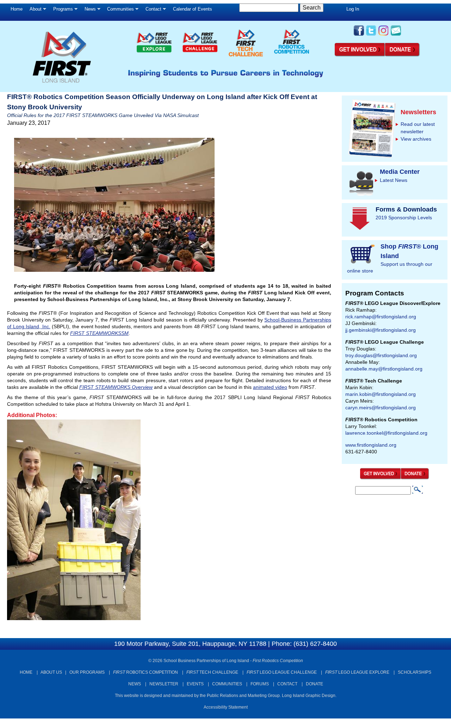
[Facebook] (359, 35)
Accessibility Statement (226, 707)
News (88, 10)
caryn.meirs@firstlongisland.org (380, 407)
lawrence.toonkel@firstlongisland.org (386, 433)
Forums (260, 683)
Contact (151, 10)
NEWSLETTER (163, 683)
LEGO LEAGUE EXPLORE (357, 672)
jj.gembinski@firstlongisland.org (380, 330)
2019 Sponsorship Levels (404, 217)
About (34, 10)
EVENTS (195, 683)
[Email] (396, 35)
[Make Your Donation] (402, 55)
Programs (61, 10)
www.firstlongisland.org (370, 445)
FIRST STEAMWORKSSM (99, 333)
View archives (416, 139)
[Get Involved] (360, 55)
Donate (314, 683)
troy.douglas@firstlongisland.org (381, 355)
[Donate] (415, 478)
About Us (51, 672)
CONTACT (287, 683)
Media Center (400, 171)
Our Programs (87, 672)
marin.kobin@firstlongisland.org (380, 394)
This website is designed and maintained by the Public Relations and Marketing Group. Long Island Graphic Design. (225, 695)
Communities (119, 10)
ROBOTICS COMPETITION (145, 672)
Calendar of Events (192, 9)
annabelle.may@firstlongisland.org (383, 369)
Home (17, 9)
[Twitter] (371, 35)
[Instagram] (383, 35)
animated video (270, 387)
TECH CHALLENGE (212, 672)
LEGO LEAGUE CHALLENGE (282, 672)
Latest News (393, 180)
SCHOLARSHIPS (414, 672)
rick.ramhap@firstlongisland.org (380, 316)
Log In (352, 9)
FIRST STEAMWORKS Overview (116, 387)
